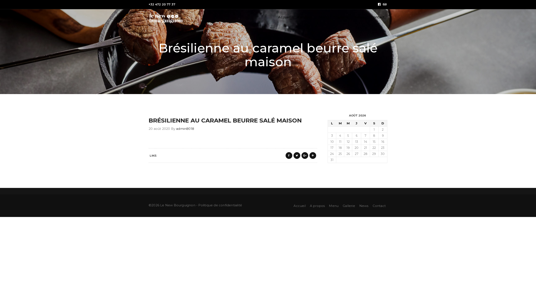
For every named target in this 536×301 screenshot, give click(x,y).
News (359, 17)
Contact (378, 17)
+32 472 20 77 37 (162, 4)
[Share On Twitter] (297, 155)
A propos (305, 17)
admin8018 (185, 129)
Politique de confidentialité (220, 205)
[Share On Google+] (305, 155)
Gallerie (341, 17)
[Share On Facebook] (289, 155)
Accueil (284, 17)
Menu (324, 17)
